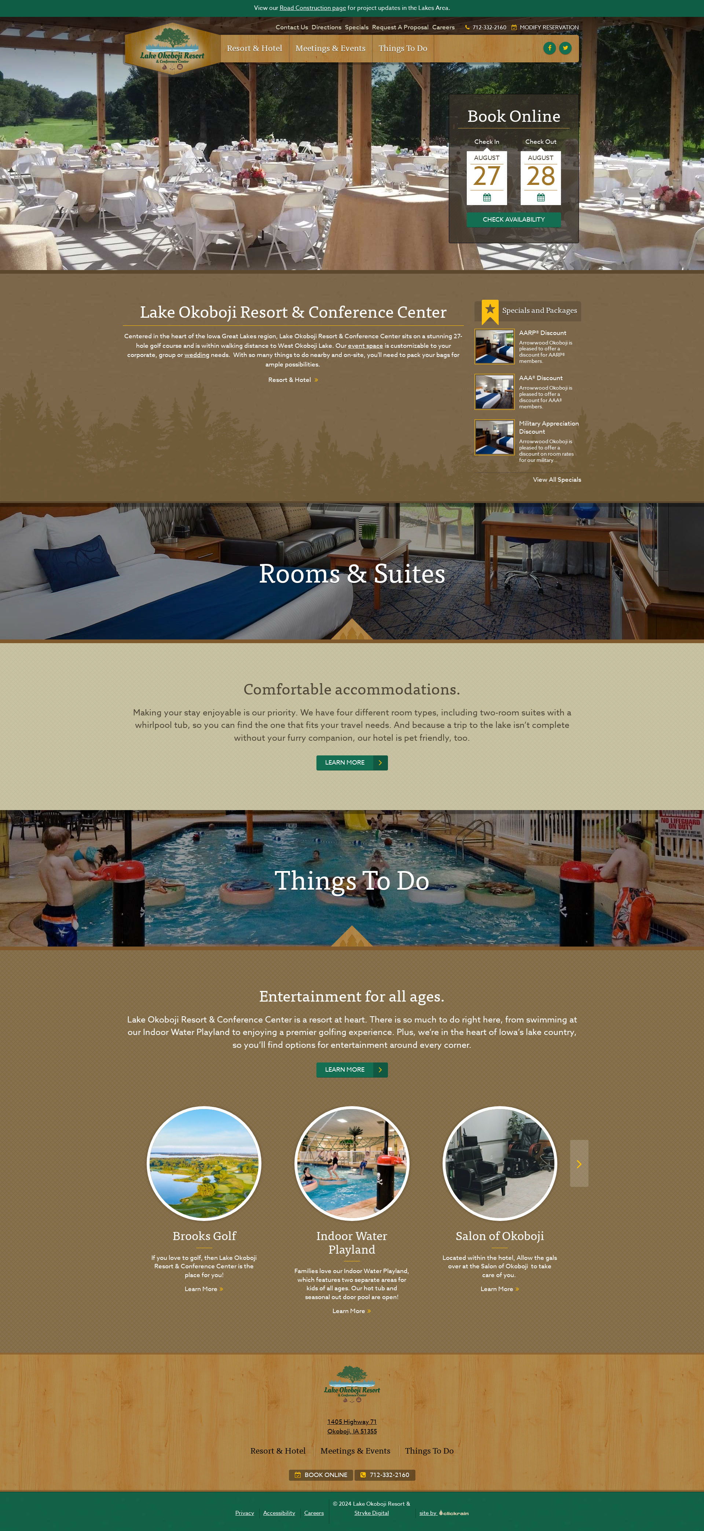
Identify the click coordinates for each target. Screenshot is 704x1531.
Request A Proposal (400, 27)
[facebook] (549, 48)
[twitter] (565, 48)
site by (428, 1513)
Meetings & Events (331, 47)
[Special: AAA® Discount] (494, 392)
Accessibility (279, 1513)
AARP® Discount (542, 333)
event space (365, 345)
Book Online (325, 1475)
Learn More (344, 762)
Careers (443, 27)
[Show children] (277, 44)
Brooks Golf (204, 1234)
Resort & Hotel (254, 47)
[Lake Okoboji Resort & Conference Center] (171, 49)
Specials (356, 27)
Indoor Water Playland (351, 1241)
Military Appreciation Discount (549, 427)
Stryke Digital (372, 1513)
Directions (326, 27)
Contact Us (292, 27)
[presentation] (579, 1163)
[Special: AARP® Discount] (494, 347)
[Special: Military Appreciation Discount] (494, 437)
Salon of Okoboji (500, 1234)
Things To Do (403, 47)
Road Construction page (313, 8)
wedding (196, 355)
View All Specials (557, 479)
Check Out (541, 141)
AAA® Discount (541, 378)
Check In (486, 141)
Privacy (244, 1513)
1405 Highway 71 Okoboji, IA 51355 (352, 1426)
